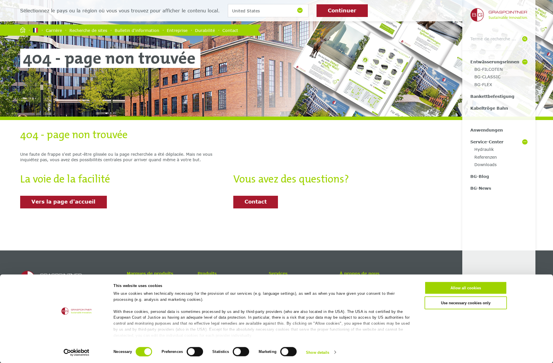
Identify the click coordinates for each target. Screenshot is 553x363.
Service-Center (486, 141)
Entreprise (177, 30)
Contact (230, 30)
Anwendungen (486, 130)
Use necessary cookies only (465, 303)
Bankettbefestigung (492, 96)
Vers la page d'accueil (63, 201)
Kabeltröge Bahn (489, 108)
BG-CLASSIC (487, 76)
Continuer (342, 10)
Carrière (54, 30)
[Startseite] (22, 30)
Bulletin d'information (137, 30)
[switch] (195, 351)
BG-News (480, 188)
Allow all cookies (465, 288)
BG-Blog (479, 176)
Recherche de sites (88, 30)
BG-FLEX (483, 84)
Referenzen (485, 157)
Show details (317, 352)
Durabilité (205, 30)
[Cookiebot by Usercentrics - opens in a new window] (76, 352)
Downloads (485, 164)
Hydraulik (484, 149)
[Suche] (524, 39)
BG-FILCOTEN (488, 69)
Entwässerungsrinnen (494, 61)
